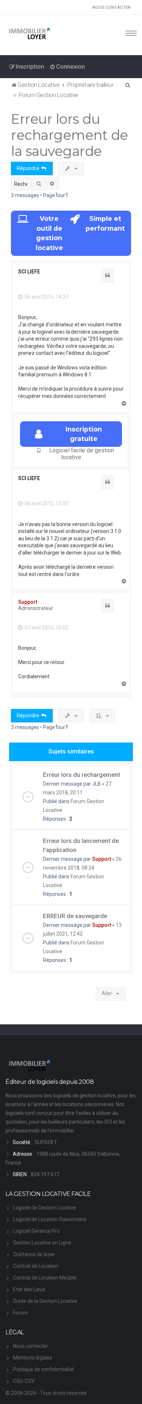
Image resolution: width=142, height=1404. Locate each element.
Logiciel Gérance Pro (36, 1231)
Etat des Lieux (29, 1289)
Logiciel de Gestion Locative (44, 1208)
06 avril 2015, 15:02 (45, 503)
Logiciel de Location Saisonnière (49, 1219)
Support (27, 602)
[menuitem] (67, 66)
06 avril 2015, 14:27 (45, 297)
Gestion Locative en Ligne (42, 1243)
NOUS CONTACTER (111, 7)
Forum (20, 1313)
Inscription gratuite (84, 433)
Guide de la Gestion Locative (45, 1301)
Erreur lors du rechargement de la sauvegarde (69, 135)
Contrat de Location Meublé (44, 1278)
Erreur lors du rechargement (81, 774)
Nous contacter (30, 1346)
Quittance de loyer (34, 1254)
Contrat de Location (35, 1266)
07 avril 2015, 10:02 (45, 627)
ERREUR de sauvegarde (75, 916)
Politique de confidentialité (43, 1369)
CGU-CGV (24, 1381)
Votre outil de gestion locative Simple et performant (80, 233)
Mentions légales (32, 1358)
